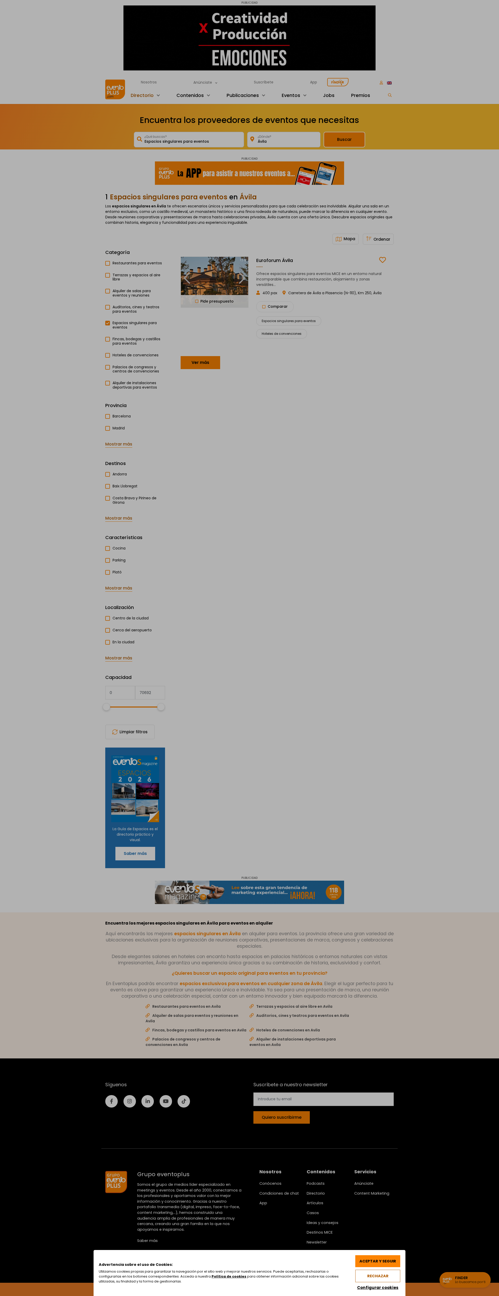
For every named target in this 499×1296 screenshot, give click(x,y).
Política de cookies (229, 1276)
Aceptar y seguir (377, 1261)
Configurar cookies (377, 1287)
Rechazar (378, 1276)
